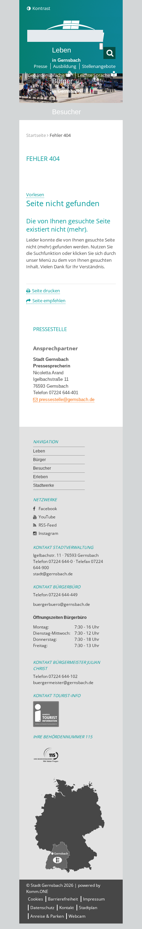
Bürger (39, 459)
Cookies (35, 899)
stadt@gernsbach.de (53, 574)
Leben (66, 54)
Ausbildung (64, 66)
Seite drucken (46, 290)
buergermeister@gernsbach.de (63, 682)
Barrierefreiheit (63, 899)
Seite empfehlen (48, 300)
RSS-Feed (48, 525)
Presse (40, 66)
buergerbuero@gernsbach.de (61, 604)
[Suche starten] (101, 46)
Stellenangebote (98, 66)
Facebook (48, 508)
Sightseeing (72, 84)
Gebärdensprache (46, 75)
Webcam (77, 916)
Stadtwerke (69, 173)
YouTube (47, 517)
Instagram (48, 533)
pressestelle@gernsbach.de (66, 399)
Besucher (66, 116)
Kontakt (66, 907)
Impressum (94, 899)
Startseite (36, 135)
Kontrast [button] (41, 8)
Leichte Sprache (94, 75)
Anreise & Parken (47, 916)
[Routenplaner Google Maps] (71, 825)
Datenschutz (42, 907)
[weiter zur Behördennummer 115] (71, 755)
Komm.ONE (37, 891)
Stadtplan (88, 907)
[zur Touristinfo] (71, 714)
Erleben (66, 147)
